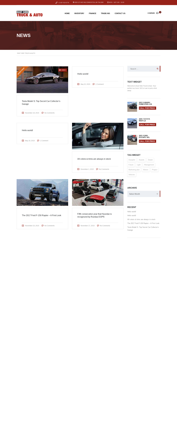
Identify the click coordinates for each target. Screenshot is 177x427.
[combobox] (143, 194)
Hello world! (131, 212)
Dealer (150, 160)
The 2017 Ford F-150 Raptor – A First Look (143, 223)
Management (149, 165)
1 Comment (99, 84)
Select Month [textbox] (134, 194)
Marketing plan (134, 170)
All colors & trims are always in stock (141, 219)
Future (131, 165)
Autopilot (132, 160)
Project (154, 170)
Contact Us (120, 13)
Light (139, 165)
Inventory (79, 13)
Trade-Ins (105, 13)
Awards (141, 160)
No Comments (49, 113)
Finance (92, 13)
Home (67, 13)
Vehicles (132, 175)
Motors (145, 170)
